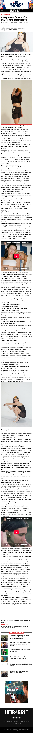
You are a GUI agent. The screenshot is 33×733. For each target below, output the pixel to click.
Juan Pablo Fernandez (12, 29)
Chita (20, 616)
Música (4, 721)
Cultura (16, 721)
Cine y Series (10, 721)
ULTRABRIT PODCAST (17, 723)
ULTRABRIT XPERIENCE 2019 (25, 721)
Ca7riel (16, 616)
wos (25, 616)
